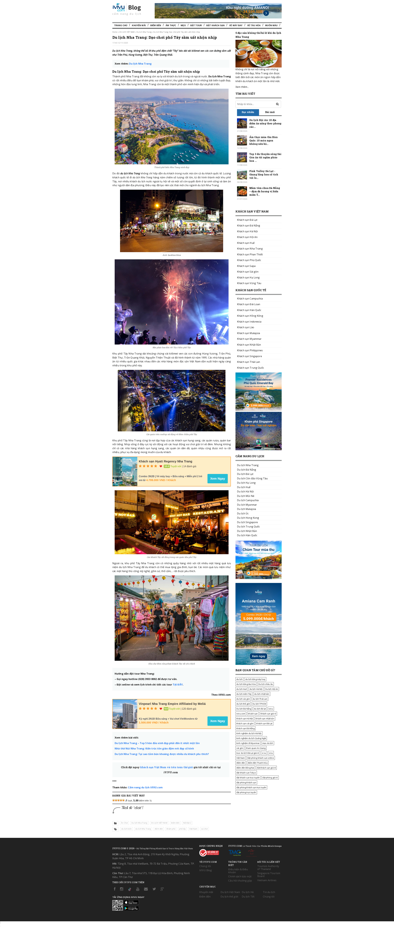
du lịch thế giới (243, 703)
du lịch (239, 679)
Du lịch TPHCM (259, 703)
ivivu (271, 708)
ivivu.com (240, 713)
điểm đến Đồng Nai (245, 767)
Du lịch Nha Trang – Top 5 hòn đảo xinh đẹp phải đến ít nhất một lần (157, 743)
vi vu (264, 753)
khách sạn (253, 713)
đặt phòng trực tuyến (246, 792)
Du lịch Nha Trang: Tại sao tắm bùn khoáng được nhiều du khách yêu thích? (162, 754)
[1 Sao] (113, 800)
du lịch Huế (241, 689)
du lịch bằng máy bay (255, 679)
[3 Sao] (118, 800)
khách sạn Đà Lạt (264, 723)
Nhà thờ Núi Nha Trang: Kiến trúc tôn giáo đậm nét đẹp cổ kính (154, 748)
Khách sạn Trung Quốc (250, 367)
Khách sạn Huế (246, 243)
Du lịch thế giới (229, 896)
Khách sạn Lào (245, 327)
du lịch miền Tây (243, 694)
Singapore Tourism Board (268, 875)
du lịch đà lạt (260, 708)
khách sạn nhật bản (265, 718)
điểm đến (159, 829)
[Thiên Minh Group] (234, 852)
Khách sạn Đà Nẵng (248, 225)
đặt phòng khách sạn (246, 782)
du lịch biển (126, 829)
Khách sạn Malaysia (248, 333)
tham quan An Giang (256, 748)
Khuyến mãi (206, 892)
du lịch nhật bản (261, 694)
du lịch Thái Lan (260, 698)
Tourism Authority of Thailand (268, 867)
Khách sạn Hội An (247, 237)
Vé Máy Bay (235, 25)
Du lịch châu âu (265, 684)
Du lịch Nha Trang (144, 32)
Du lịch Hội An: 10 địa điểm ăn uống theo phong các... (265, 123)
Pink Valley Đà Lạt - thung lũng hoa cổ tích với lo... (263, 174)
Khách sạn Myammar (249, 339)
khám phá (171, 829)
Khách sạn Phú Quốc (249, 260)
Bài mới (270, 112)
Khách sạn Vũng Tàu (249, 283)
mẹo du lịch (267, 743)
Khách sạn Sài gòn (247, 271)
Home (114, 32)
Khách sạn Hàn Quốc (249, 310)
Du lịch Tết (248, 896)
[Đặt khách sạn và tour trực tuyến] (258, 410)
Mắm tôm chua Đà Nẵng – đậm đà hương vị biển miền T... (264, 191)
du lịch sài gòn (243, 698)
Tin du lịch (269, 892)
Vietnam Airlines (266, 880)
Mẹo (183, 25)
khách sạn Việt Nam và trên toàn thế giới (166, 767)
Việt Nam (240, 758)
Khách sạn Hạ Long (248, 277)
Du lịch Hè (248, 892)
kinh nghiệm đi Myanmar (248, 743)
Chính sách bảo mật (239, 876)
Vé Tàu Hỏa (254, 25)
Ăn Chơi (124, 823)
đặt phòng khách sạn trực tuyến (251, 787)
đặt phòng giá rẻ (270, 777)
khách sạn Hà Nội (244, 718)
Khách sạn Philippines (250, 350)
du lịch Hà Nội (256, 689)
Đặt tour (196, 25)
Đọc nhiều (248, 112)
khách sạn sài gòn (244, 723)
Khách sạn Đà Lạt (247, 220)
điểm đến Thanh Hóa (257, 762)
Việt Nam (193, 829)
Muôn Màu (271, 25)
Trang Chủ (120, 25)
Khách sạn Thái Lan (248, 362)
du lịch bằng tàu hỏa (246, 684)
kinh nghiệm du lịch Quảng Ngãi (251, 738)
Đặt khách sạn (215, 25)
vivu (271, 753)
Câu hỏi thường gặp (240, 880)
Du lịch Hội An (271, 689)
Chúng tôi (205, 866)
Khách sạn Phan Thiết (250, 254)
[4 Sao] (121, 800)
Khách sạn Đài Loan (248, 304)
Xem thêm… (242, 87)
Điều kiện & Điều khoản (238, 871)
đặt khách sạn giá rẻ (266, 767)
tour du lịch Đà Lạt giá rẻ (247, 753)
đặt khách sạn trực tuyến (248, 777)
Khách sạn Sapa (246, 266)
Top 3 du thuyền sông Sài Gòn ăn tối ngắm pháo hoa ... (265, 157)
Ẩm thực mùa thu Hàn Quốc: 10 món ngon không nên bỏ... (263, 140)
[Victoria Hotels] (251, 852)
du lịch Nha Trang (143, 829)
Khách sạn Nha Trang (250, 248)
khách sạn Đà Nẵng (245, 728)
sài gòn (239, 748)
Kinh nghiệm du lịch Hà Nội (248, 733)
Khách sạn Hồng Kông (250, 315)
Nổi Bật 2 (187, 823)
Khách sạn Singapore (249, 356)
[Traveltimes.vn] (258, 578)
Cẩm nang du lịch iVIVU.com (145, 787)
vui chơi (204, 829)
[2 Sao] (116, 800)
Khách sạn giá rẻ (268, 713)
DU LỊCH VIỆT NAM (127, 32)
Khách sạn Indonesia (249, 321)
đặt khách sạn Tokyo (246, 772)
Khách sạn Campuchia (250, 298)
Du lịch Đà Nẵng (243, 708)
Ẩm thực (171, 25)
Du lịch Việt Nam (230, 892)
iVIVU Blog (205, 870)
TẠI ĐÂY (178, 684)
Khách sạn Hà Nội (247, 231)
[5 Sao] (123, 800)
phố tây (182, 829)
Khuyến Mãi (139, 25)
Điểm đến (155, 25)
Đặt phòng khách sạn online (260, 758)
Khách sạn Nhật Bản (249, 344)
